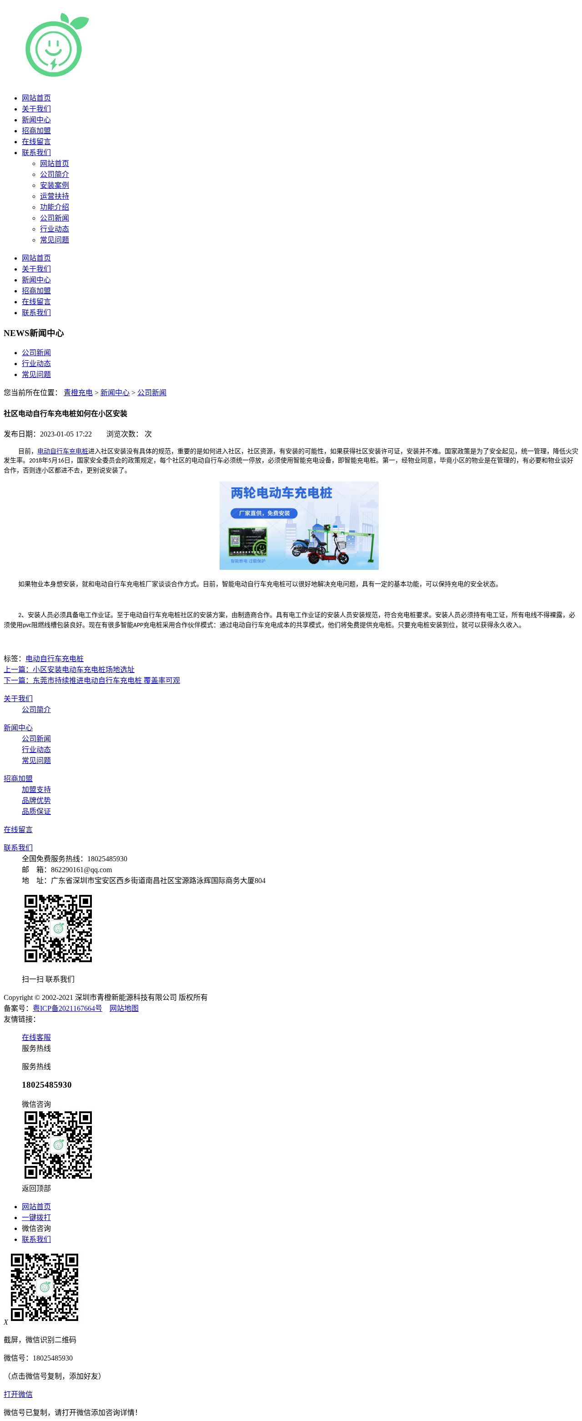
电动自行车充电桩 (62, 451)
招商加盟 (36, 131)
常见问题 (36, 374)
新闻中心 (36, 120)
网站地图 (124, 1008)
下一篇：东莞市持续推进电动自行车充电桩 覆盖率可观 (92, 680)
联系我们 (36, 152)
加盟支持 (36, 789)
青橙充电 (78, 393)
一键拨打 (36, 1217)
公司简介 (36, 709)
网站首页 (36, 98)
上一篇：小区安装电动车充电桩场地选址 (69, 669)
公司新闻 (36, 353)
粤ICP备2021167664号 (67, 1008)
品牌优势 (36, 800)
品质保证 (36, 811)
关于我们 (36, 109)
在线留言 (36, 142)
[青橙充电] (132, 77)
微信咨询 (36, 1228)
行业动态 (36, 363)
